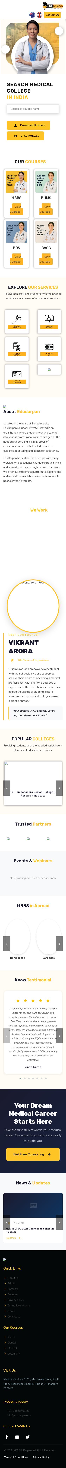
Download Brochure (32, 125)
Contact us (14, 1316)
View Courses (15, 209)
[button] (20, 1078)
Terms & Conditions (16, 1457)
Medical (12, 1348)
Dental (12, 1342)
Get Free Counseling (28, 1154)
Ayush (11, 1337)
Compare (13, 1289)
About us (13, 1278)
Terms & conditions (19, 1305)
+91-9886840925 (18, 1411)
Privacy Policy (41, 1457)
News (11, 1311)
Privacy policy (16, 1300)
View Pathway (30, 136)
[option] (13, 838)
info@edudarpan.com (19, 1415)
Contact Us (52, 15)
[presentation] (6, 787)
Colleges (13, 1294)
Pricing (11, 1283)
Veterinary (14, 1353)
